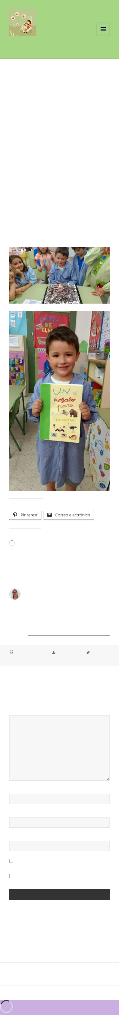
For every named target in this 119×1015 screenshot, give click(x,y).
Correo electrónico (34, 814)
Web (13, 838)
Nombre (19, 791)
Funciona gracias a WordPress (40, 993)
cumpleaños (19, 658)
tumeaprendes (69, 652)
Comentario (24, 712)
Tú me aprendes (35, 44)
